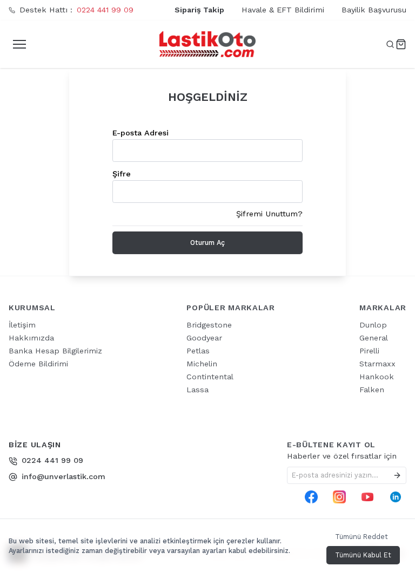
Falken (371, 389)
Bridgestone (209, 324)
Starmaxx (377, 363)
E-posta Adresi (140, 132)
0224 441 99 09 (105, 9)
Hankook (376, 376)
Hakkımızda (31, 337)
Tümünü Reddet (361, 537)
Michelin (201, 363)
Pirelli (369, 350)
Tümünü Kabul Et (363, 555)
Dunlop (373, 324)
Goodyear (204, 337)
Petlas (198, 350)
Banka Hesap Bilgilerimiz (55, 350)
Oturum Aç (207, 242)
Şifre (121, 173)
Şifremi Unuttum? (269, 213)
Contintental (209, 376)
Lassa (197, 389)
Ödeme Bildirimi (38, 363)
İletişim (22, 324)
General (373, 337)
